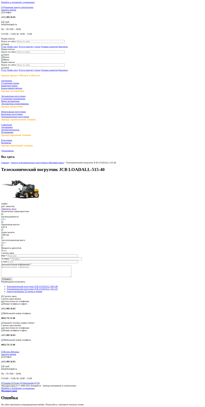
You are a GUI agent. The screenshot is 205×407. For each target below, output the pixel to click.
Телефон (6, 258)
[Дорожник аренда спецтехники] (17, 7)
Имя (4, 255)
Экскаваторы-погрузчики (13, 96)
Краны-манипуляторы (11, 88)
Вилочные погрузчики (12, 114)
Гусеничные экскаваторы (13, 99)
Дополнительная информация (16, 264)
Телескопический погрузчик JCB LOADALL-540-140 (32, 286)
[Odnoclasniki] (27, 383)
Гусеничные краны (10, 83)
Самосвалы (6, 125)
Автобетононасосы (10, 130)
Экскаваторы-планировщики (15, 104)
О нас (4, 46)
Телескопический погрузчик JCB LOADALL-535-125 (32, 289)
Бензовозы (6, 143)
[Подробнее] (21, 201)
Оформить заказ (8, 209)
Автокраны (6, 80)
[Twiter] (15, 383)
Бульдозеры (6, 140)
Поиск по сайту (9, 41)
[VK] (37, 383)
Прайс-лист (12, 46)
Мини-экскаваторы (10, 101)
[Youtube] (6, 383)
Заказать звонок (8, 10)
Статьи (36, 46)
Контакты (63, 46)
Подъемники (7, 132)
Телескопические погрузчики (15, 117)
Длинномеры (7, 151)
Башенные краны (9, 86)
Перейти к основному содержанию (18, 2)
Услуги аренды (26, 46)
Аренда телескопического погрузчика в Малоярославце (37, 162)
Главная (5, 162)
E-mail (4, 261)
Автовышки (7, 127)
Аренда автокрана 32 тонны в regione (24, 291)
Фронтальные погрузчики (13, 112)
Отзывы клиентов (49, 46)
